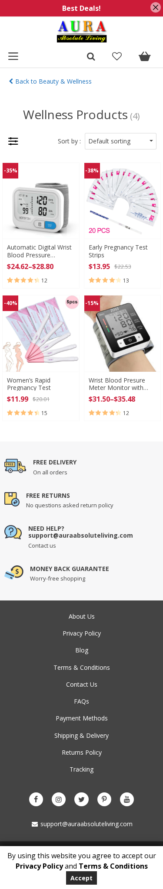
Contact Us (81, 684)
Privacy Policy (82, 633)
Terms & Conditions (81, 667)
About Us (82, 616)
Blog (81, 650)
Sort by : (69, 141)
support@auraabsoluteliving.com (86, 824)
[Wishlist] (116, 57)
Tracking (81, 769)
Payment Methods (82, 718)
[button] (120, 141)
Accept (81, 878)
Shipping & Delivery (81, 735)
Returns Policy (82, 752)
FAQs (81, 701)
